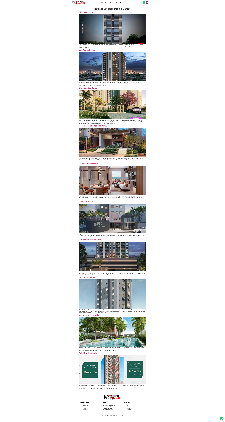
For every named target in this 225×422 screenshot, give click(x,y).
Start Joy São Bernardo (89, 88)
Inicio (101, 2)
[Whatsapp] (144, 2)
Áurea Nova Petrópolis (89, 315)
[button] (221, 418)
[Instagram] (147, 2)
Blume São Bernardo (88, 277)
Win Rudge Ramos (87, 50)
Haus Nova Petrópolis (88, 164)
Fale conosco (119, 2)
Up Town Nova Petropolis (90, 239)
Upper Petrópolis (86, 201)
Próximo (143, 390)
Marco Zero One (86, 12)
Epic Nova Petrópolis (88, 353)
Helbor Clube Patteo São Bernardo (94, 126)
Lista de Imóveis (109, 2)
